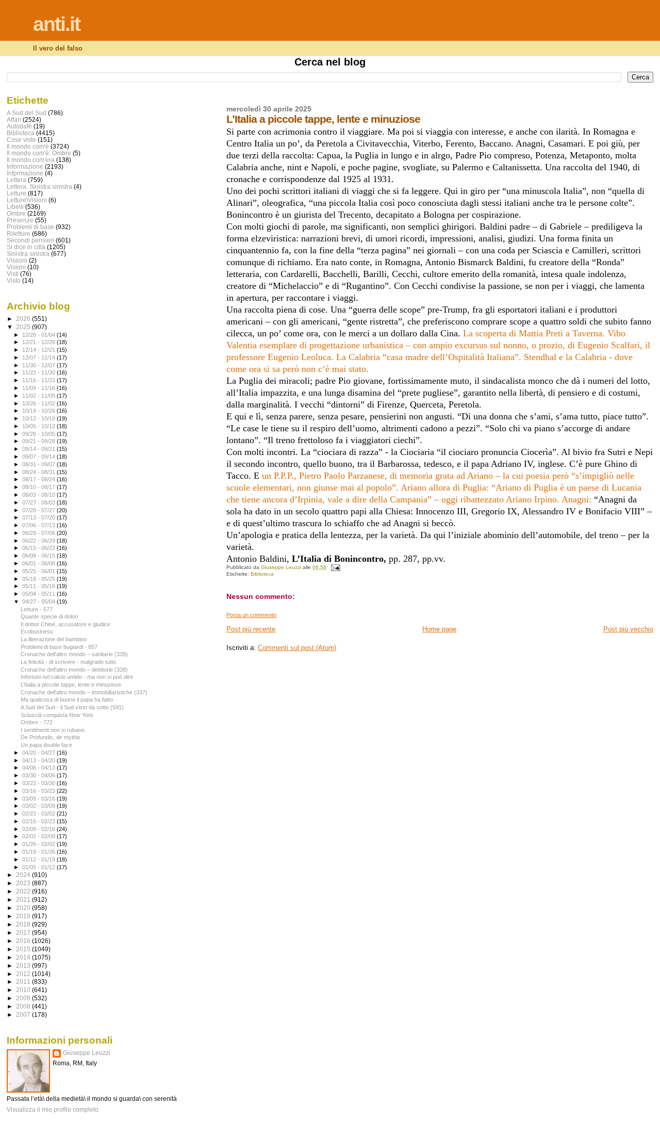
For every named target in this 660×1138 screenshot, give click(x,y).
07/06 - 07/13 (39, 525)
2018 (24, 924)
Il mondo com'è (28, 146)
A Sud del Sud (26, 112)
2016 (24, 940)
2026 (24, 318)
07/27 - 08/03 (39, 502)
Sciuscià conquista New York (57, 715)
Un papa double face (46, 745)
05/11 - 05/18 (39, 586)
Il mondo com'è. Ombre (39, 153)
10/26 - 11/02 (39, 403)
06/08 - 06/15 (39, 555)
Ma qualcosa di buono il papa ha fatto (67, 699)
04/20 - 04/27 (39, 753)
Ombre (16, 213)
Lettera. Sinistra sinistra (39, 186)
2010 (24, 989)
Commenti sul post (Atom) (297, 648)
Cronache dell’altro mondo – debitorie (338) (74, 669)
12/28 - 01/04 (39, 335)
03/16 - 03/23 (39, 791)
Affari (14, 119)
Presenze (20, 220)
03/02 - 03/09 (39, 806)
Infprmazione (25, 173)
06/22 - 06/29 (39, 541)
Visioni (16, 267)
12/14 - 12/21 (39, 350)
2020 (24, 907)
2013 (24, 965)
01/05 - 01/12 (39, 867)
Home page (439, 629)
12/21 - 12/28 (39, 342)
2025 (24, 326)
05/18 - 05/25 (39, 579)
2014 (24, 957)
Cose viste (21, 139)
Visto (14, 280)
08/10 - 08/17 (39, 487)
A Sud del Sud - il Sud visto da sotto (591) (72, 707)
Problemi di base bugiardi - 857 (59, 647)
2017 (24, 932)
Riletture (18, 233)
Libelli (15, 206)
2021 (24, 899)
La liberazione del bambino (54, 639)
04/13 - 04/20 (39, 760)
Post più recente (250, 629)
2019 (24, 916)
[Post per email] (334, 567)
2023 (24, 883)
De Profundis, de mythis (50, 737)
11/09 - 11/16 (39, 388)
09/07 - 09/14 (39, 456)
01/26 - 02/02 (39, 844)
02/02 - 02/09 (39, 836)
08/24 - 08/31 (39, 472)
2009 (24, 998)
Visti (13, 273)
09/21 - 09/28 (39, 441)
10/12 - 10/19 (39, 418)
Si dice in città (26, 246)
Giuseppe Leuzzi (86, 1052)
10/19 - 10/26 (39, 411)
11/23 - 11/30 (39, 372)
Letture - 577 (37, 609)
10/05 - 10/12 (39, 426)
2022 (24, 891)
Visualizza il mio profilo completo (52, 1109)
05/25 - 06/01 (39, 571)
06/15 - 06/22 (39, 548)
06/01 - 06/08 (39, 563)
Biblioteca (262, 574)
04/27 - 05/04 (39, 601)
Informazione (25, 166)
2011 (24, 981)
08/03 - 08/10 (39, 495)
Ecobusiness (37, 631)
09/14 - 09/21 (39, 449)
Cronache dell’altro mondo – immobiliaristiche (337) (84, 692)
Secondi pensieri (30, 240)
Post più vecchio (628, 629)
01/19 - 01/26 (39, 852)
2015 (24, 949)
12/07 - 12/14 (39, 357)
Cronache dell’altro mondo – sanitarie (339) (74, 654)
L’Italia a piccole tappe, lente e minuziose (71, 684)
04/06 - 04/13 (39, 768)
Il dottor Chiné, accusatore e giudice (65, 624)
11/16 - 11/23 (39, 380)
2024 (24, 874)
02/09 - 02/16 (39, 829)
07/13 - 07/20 (39, 517)
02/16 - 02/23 (39, 821)
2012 (24, 973)
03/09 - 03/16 (39, 798)
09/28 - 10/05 (39, 434)
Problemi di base (30, 226)
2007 (24, 1014)
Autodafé (19, 126)
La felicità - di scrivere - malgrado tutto (68, 662)
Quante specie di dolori (49, 616)
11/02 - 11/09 (39, 396)
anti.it (56, 24)
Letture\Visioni (27, 200)
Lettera (16, 179)
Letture (16, 193)
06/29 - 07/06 (39, 533)
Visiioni (17, 260)
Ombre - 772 (37, 722)
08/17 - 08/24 (39, 479)
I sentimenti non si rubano (53, 730)
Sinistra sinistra (28, 253)
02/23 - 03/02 (39, 813)
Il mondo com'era (31, 159)
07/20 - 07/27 (39, 510)
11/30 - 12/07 (39, 365)
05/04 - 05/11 (39, 594)
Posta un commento (251, 615)
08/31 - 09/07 (39, 464)
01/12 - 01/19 (39, 859)
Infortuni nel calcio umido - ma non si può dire (77, 677)
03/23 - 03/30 (39, 783)
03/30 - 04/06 (39, 775)
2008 (24, 1006)
